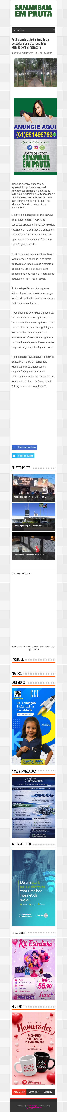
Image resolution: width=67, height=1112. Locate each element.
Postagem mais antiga (45, 646)
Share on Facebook (27, 447)
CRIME (49, 53)
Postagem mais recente (22, 646)
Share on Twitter (25, 456)
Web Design (32, 1106)
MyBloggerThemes (34, 1108)
